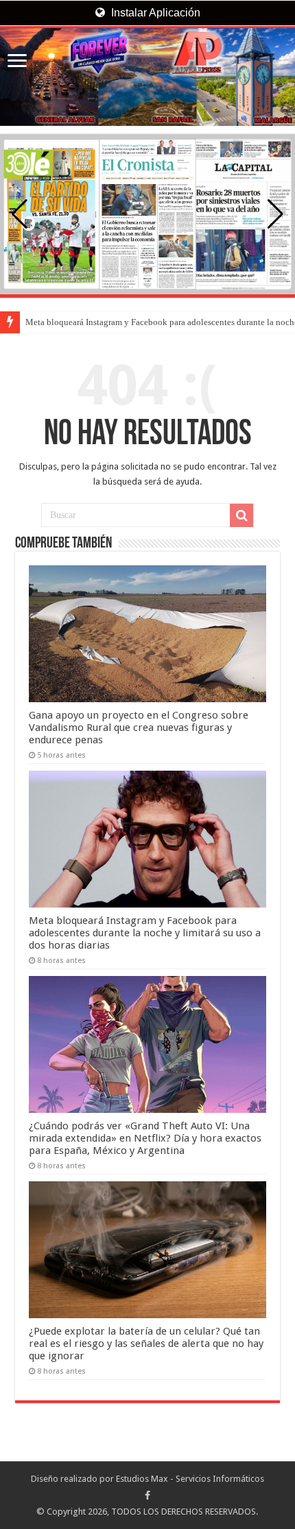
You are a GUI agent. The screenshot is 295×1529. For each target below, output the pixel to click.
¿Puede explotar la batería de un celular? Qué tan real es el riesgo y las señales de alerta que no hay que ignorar (146, 1343)
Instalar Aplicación (154, 12)
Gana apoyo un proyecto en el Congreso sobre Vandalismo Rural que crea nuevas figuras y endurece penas (138, 727)
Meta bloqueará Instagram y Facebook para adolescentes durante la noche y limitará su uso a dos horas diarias (145, 932)
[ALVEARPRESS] (147, 77)
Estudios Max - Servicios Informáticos (190, 1479)
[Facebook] (147, 1495)
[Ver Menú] (17, 62)
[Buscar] (241, 515)
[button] (275, 214)
